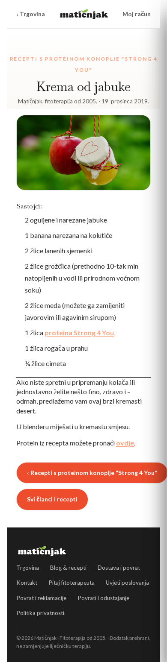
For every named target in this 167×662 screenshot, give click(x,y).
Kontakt (26, 582)
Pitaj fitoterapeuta (71, 582)
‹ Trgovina (30, 14)
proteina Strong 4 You (79, 332)
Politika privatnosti (40, 612)
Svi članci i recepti (52, 499)
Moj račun (136, 14)
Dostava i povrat (119, 567)
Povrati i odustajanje (103, 598)
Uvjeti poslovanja (127, 582)
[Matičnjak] (84, 14)
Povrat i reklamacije (41, 598)
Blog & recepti (68, 567)
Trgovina (27, 567)
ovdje (125, 443)
